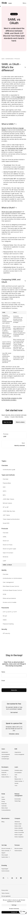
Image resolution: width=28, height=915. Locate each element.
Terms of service (5, 893)
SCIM (4, 594)
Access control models (9, 602)
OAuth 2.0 (6, 540)
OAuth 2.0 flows (7, 544)
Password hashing (8, 624)
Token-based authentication (11, 519)
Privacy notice (5, 890)
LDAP (4, 561)
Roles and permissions (9, 598)
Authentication (10, 58)
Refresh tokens (7, 503)
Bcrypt (5, 616)
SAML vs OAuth (7, 565)
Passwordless (7, 483)
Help (23, 911)
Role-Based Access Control (11, 586)
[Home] (3, 3)
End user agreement (6, 896)
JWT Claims (6, 515)
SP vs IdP (5, 507)
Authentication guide (9, 469)
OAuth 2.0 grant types (9, 548)
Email (3, 680)
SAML (4, 536)
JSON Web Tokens (8, 499)
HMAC (5, 620)
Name (3, 672)
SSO (4, 487)
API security (6, 633)
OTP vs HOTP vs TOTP (10, 612)
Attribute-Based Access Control (12, 590)
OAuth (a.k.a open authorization (11, 211)
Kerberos (5, 557)
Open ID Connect (8, 553)
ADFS (4, 491)
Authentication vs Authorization (12, 578)
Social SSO (6, 523)
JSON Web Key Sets (9, 511)
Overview (5, 479)
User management (8, 582)
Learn (10, 3)
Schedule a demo (14, 734)
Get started (13, 712)
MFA (4, 495)
